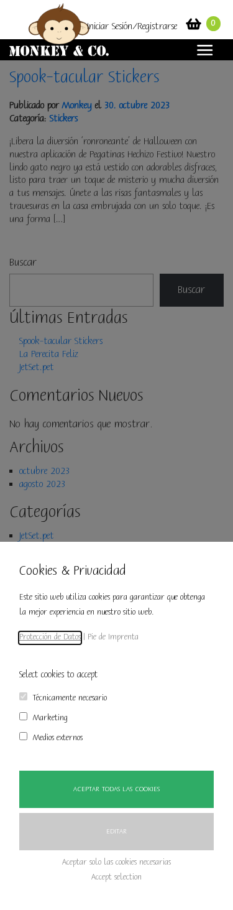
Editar (116, 831)
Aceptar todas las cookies (116, 789)
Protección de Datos (50, 637)
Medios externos (58, 738)
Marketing (50, 718)
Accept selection (116, 877)
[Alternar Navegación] (201, 50)
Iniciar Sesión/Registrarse (132, 26)
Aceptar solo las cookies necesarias (116, 862)
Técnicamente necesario (70, 698)
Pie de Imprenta (113, 637)
